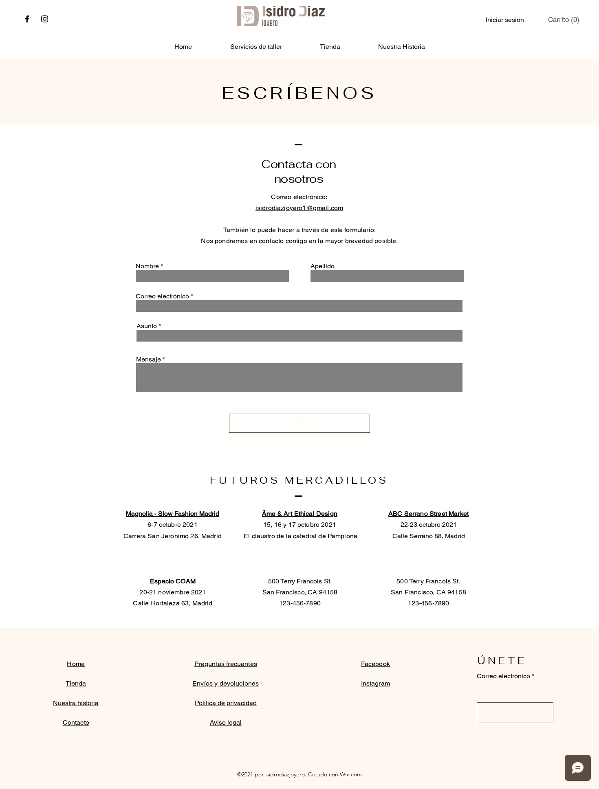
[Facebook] (27, 19)
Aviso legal (226, 722)
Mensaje (148, 359)
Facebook (375, 664)
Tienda (76, 683)
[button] (563, 19)
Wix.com (351, 774)
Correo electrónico (162, 296)
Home (76, 664)
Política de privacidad (226, 703)
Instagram (375, 683)
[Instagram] (44, 19)
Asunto (147, 326)
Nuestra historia (76, 703)
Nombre (147, 266)
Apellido (323, 266)
